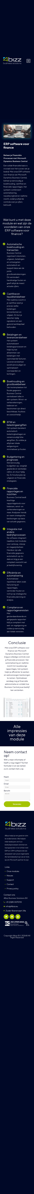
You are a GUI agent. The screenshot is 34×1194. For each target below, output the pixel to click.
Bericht (7, 791)
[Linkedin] (12, 916)
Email (6, 784)
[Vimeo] (17, 916)
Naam (6, 777)
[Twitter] (6, 916)
